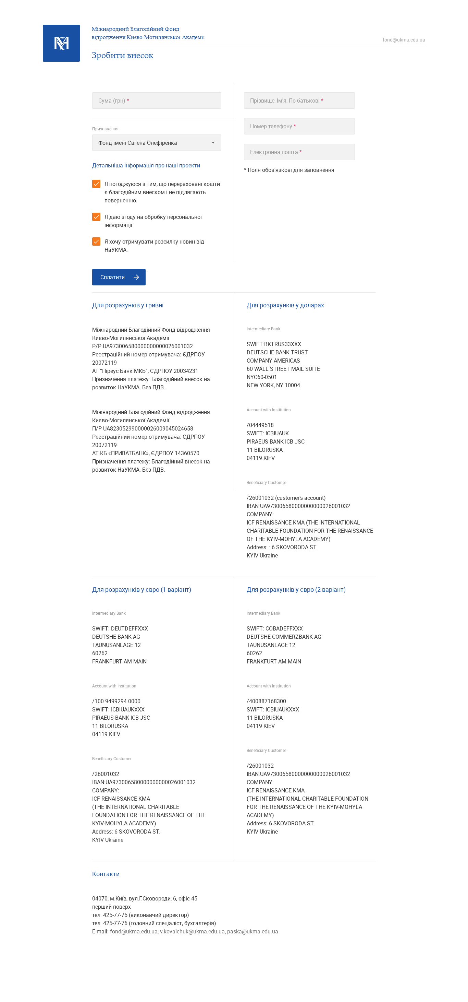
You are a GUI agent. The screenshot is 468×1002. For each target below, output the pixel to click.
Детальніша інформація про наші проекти (146, 165)
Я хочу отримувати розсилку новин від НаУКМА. (154, 246)
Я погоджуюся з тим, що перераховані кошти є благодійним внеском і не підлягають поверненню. (162, 192)
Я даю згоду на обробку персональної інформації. (153, 221)
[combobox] (156, 142)
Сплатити (112, 277)
